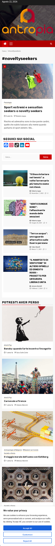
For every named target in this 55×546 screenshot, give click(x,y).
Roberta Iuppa (21, 116)
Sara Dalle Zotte (22, 353)
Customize (27, 535)
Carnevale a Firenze (15, 401)
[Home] (5, 44)
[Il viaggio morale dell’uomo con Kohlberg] (27, 428)
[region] (27, 526)
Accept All (27, 528)
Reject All (27, 541)
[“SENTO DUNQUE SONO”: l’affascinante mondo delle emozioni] (15, 208)
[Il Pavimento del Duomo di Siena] (27, 484)
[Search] (51, 43)
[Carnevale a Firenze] (27, 376)
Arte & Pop (8, 345)
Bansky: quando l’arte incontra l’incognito (27, 348)
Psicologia (8, 103)
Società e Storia (10, 242)
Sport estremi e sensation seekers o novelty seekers (23, 109)
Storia (19, 242)
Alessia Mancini (22, 405)
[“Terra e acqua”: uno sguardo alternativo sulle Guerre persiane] (15, 237)
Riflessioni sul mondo (30, 450)
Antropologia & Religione (13, 450)
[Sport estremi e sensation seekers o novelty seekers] (27, 81)
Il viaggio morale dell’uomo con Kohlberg (26, 457)
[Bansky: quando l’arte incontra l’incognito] (27, 323)
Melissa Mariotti (22, 461)
